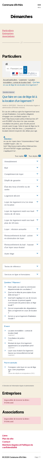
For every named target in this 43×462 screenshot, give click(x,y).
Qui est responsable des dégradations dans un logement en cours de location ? (22, 310)
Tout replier (19, 156)
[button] (21, 162)
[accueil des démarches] (21, 63)
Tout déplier (34, 156)
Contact (6, 442)
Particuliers (8, 30)
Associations (8, 36)
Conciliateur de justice (16, 338)
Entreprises (8, 33)
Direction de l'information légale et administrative (19, 386)
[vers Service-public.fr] (24, 74)
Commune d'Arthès (12, 5)
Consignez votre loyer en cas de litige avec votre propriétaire (22, 368)
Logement (23, 80)
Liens (4, 435)
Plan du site (7, 438)
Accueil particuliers (10, 80)
